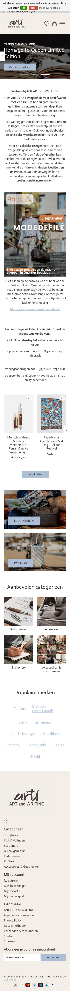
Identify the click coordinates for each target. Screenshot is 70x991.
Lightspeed (10, 979)
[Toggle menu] (62, 24)
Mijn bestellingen (15, 886)
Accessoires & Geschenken (51, 669)
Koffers (9, 861)
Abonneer (53, 957)
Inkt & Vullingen (14, 840)
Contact (9, 936)
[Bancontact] (21, 985)
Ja (24, 8)
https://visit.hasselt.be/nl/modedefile (35, 309)
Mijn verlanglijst (14, 896)
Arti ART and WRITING (19, 910)
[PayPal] (52, 985)
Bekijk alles (35, 474)
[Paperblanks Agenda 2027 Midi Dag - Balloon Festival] (51, 414)
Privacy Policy (13, 920)
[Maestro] (40, 985)
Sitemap (9, 941)
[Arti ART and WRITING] (16, 24)
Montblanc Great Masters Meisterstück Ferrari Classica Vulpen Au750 (18, 445)
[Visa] (34, 985)
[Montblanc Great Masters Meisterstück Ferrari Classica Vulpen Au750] (18, 414)
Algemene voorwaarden (19, 915)
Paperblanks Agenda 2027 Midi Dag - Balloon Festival (51, 443)
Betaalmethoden (15, 925)
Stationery (18, 667)
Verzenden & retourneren (21, 931)
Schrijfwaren (18, 629)
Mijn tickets (12, 891)
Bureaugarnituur (14, 851)
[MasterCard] (28, 985)
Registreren (11, 880)
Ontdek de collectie (20, 67)
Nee (33, 8)
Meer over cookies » (50, 8)
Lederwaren (51, 629)
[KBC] (46, 985)
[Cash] (15, 985)
